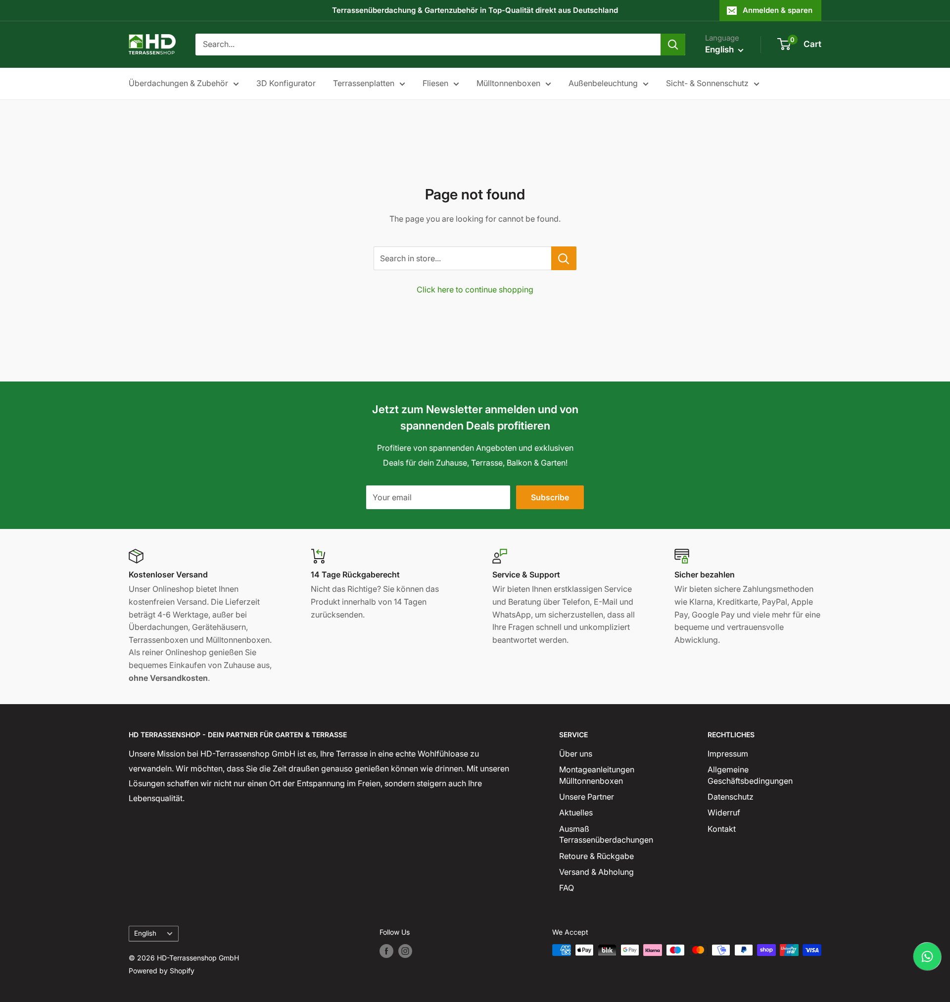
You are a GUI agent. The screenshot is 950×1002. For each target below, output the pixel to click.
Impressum (728, 754)
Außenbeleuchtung (603, 83)
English (145, 933)
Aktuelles (576, 812)
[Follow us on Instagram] (405, 951)
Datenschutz (731, 797)
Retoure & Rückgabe (596, 856)
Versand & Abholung (596, 872)
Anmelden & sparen (777, 10)
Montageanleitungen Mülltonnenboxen (596, 774)
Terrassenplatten (363, 83)
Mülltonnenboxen (508, 83)
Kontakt (722, 829)
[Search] (673, 44)
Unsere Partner (586, 797)
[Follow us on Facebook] (386, 951)
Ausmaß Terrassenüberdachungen (606, 834)
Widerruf (724, 812)
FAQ (566, 888)
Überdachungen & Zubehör (178, 83)
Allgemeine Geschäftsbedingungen (750, 774)
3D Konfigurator (286, 83)
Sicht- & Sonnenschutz (707, 83)
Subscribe (550, 497)
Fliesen (435, 83)
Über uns (575, 754)
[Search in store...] (563, 258)
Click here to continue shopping (475, 289)
